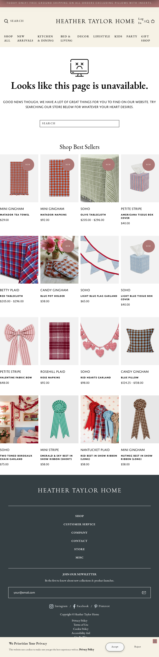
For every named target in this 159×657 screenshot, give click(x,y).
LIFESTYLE (101, 36)
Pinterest (104, 606)
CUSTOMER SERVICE (79, 524)
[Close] (155, 641)
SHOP (79, 516)
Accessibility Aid (81, 633)
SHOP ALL (8, 38)
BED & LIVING (66, 38)
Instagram (61, 606)
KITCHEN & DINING (46, 38)
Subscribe (130, 592)
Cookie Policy (80, 629)
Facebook (83, 606)
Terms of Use (80, 625)
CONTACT (79, 541)
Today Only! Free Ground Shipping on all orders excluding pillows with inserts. (79, 3)
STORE (79, 549)
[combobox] (30, 21)
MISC (80, 557)
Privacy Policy (79, 620)
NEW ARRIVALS (25, 38)
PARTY (131, 36)
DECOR (83, 36)
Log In (140, 21)
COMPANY (79, 532)
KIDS (118, 36)
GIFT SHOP (145, 38)
